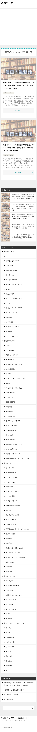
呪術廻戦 (9, 317)
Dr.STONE (9, 265)
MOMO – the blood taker (14, 595)
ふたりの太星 (10, 294)
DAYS (8, 345)
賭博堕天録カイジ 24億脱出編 (15, 557)
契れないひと (10, 571)
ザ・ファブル (10, 468)
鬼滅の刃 (9, 331)
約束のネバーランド (12, 327)
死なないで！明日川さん (14, 388)
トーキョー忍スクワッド (14, 284)
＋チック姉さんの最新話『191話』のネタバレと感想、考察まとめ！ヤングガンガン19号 (23, 216)
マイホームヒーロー (12, 501)
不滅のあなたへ (11, 430)
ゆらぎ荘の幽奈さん (12, 279)
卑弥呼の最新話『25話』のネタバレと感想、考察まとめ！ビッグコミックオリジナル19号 (23, 226)
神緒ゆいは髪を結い (12, 270)
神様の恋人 (9, 487)
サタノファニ (10, 482)
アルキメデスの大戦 (12, 515)
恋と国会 (9, 661)
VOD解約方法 (8, 699)
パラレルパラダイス (12, 491)
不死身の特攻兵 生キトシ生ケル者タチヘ (19, 529)
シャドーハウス (11, 600)
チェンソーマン (11, 289)
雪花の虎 (9, 656)
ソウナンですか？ (11, 524)
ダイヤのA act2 (11, 350)
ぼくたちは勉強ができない (14, 298)
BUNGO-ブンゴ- (11, 590)
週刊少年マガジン (9, 341)
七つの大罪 (9, 435)
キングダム (9, 581)
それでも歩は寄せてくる (14, 364)
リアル (8, 614)
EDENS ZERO (10, 402)
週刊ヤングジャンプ (10, 576)
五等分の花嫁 (10, 440)
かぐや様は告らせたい (13, 585)
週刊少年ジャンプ (9, 251)
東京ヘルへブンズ (11, 355)
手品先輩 (9, 538)
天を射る (9, 632)
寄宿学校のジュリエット (14, 444)
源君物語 (9, 618)
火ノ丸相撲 (9, 322)
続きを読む (18, 110)
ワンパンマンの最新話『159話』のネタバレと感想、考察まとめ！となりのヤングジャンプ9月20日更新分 (23, 207)
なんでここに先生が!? (13, 477)
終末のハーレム (8, 93)
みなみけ (9, 510)
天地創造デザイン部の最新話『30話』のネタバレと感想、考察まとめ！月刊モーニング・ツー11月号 (23, 196)
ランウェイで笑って (12, 425)
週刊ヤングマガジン (10, 463)
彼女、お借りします (12, 449)
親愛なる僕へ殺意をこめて (14, 548)
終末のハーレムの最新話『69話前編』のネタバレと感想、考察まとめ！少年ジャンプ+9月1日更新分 (18, 148)
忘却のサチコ (10, 647)
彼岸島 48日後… (11, 534)
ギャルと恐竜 (10, 496)
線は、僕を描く (11, 392)
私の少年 (9, 543)
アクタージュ (10, 275)
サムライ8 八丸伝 (11, 312)
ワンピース (9, 256)
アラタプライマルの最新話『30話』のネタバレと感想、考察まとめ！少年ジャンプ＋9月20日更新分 (23, 236)
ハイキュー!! (10, 303)
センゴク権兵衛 (11, 519)
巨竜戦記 (9, 407)
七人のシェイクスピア (13, 552)
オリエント (9, 374)
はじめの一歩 (10, 416)
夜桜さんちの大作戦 (12, 261)
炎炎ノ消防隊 (10, 369)
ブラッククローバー (12, 336)
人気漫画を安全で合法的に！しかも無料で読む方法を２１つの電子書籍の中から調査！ (19, 684)
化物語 (8, 383)
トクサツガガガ (11, 670)
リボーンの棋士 (11, 642)
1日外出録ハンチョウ (13, 505)
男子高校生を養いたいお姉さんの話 (17, 458)
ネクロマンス (10, 360)
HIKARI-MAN (10, 637)
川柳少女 (9, 567)
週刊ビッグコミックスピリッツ (14, 623)
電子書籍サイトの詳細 (11, 695)
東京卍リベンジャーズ (13, 454)
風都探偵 (9, 665)
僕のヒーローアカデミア (14, 308)
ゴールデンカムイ (11, 609)
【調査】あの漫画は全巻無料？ (14, 690)
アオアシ (9, 628)
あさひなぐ (9, 651)
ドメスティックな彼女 (13, 421)
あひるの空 (9, 411)
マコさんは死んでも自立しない (16, 378)
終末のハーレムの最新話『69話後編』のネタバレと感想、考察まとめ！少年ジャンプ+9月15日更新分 (18, 85)
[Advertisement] (18, 27)
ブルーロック (10, 562)
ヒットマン (9, 397)
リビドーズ (9, 604)
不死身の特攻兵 (11, 472)
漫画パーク (7, 3)
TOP (8, 718)
